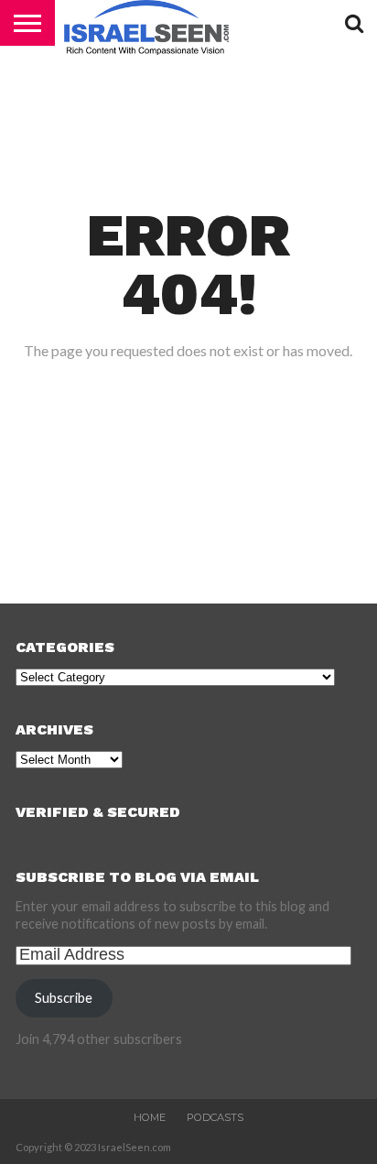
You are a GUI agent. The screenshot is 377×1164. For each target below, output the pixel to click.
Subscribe (63, 998)
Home (150, 1117)
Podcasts (215, 1117)
